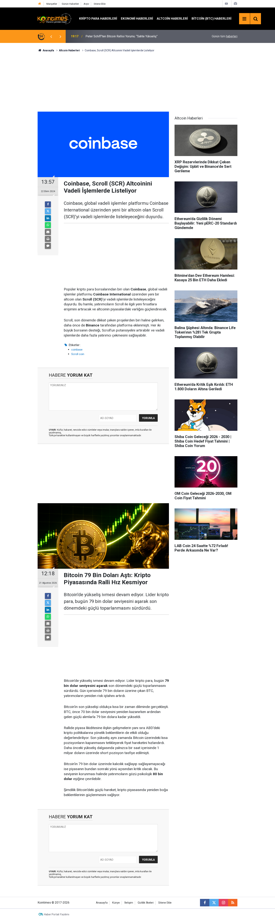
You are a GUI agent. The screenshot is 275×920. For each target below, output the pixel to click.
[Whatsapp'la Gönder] (48, 225)
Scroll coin (77, 354)
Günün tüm (224, 36)
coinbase (76, 349)
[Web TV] (226, 3)
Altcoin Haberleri (172, 18)
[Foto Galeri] (235, 3)
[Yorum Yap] (48, 246)
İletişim (128, 902)
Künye (116, 902)
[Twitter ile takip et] (214, 902)
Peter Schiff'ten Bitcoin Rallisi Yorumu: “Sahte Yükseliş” (121, 36)
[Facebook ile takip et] (204, 902)
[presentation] (51, 36)
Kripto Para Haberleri (98, 18)
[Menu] (244, 18)
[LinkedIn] (48, 218)
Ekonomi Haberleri (137, 18)
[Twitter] (48, 211)
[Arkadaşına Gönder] (48, 232)
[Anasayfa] (40, 3)
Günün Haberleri (70, 3)
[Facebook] (48, 204)
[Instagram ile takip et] (223, 902)
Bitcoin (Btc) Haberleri (211, 18)
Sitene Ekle (100, 3)
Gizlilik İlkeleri (146, 902)
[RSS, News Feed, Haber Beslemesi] (232, 902)
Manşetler (51, 3)
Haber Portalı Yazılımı (56, 914)
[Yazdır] (48, 239)
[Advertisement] (137, 81)
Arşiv (86, 3)
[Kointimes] (55, 18)
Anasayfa (102, 902)
